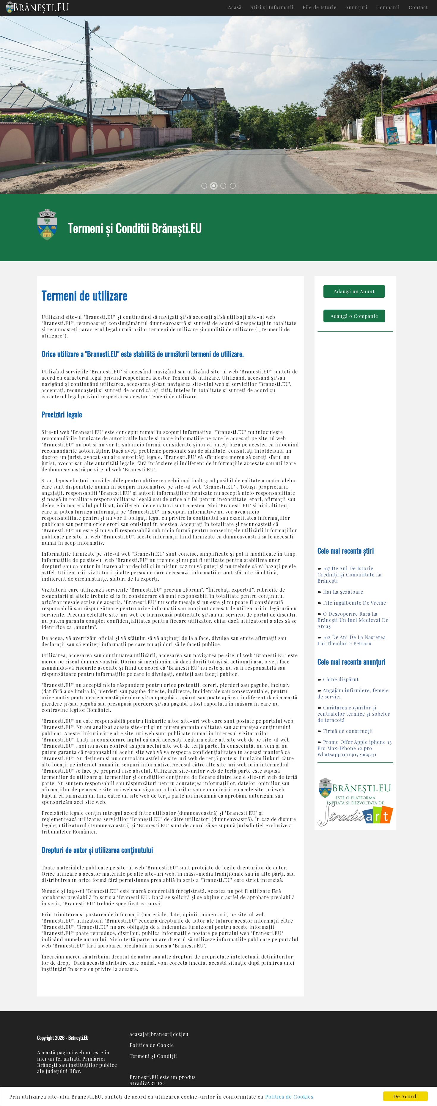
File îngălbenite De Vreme (354, 603)
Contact (418, 7)
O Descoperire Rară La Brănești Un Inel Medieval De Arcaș (353, 620)
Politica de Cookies (289, 1096)
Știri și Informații (272, 7)
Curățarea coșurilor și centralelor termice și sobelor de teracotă (353, 713)
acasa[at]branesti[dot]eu (159, 1034)
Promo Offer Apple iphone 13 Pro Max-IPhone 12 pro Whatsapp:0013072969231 (354, 748)
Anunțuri (356, 7)
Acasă (235, 7)
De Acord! (405, 1096)
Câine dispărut (341, 679)
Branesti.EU (144, 1077)
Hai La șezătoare (343, 592)
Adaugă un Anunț (354, 291)
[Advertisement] (355, 440)
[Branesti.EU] (37, 8)
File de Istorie (320, 7)
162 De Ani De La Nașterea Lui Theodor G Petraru (351, 640)
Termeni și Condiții (153, 1056)
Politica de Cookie (152, 1045)
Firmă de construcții (348, 731)
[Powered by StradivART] (355, 802)
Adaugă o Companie (354, 316)
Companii (388, 7)
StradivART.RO (147, 1083)
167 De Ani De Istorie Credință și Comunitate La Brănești (349, 574)
